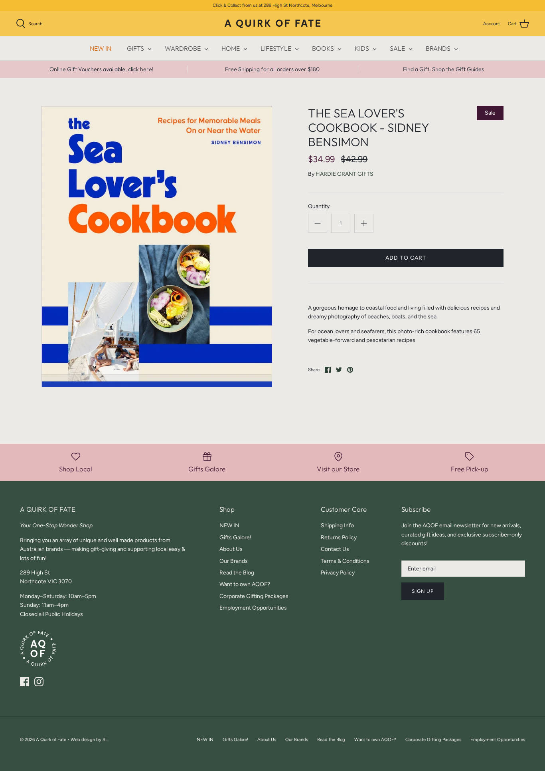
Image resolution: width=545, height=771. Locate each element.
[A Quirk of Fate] (272, 23)
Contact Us (335, 549)
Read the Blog (236, 572)
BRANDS (438, 48)
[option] (156, 246)
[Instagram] (38, 681)
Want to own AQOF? (244, 584)
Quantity (319, 206)
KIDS (362, 48)
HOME (230, 48)
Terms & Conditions (345, 561)
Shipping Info (337, 525)
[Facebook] (24, 681)
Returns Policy (339, 537)
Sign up (423, 591)
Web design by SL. (90, 739)
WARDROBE (183, 48)
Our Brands (233, 561)
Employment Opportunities (253, 607)
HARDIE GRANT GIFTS (344, 174)
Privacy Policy (338, 572)
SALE (397, 48)
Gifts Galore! (235, 537)
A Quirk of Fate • (53, 739)
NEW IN (100, 48)
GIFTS (135, 48)
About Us (231, 549)
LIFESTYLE (276, 48)
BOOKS (323, 48)
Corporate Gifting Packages (253, 596)
